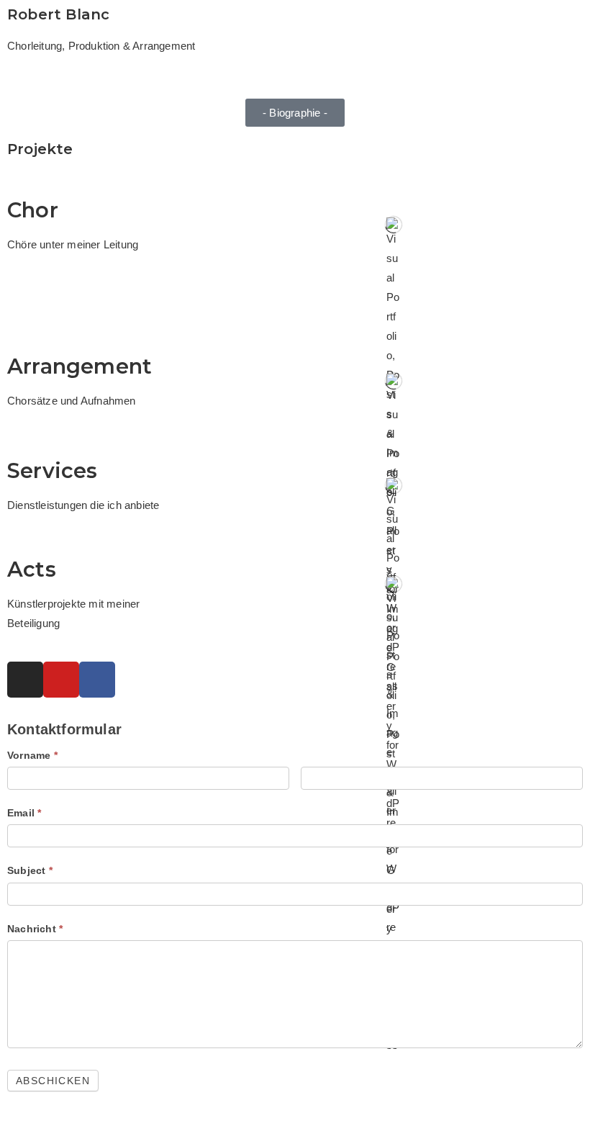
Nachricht (35, 928)
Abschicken (53, 1080)
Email (24, 813)
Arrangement (79, 366)
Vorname (32, 755)
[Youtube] (61, 680)
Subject (30, 870)
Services (52, 470)
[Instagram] (25, 680)
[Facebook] (97, 680)
